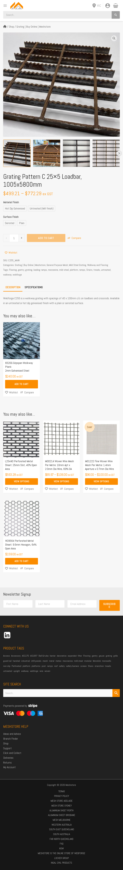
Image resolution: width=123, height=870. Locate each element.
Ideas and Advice (12, 734)
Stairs (89, 270)
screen (83, 666)
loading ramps (40, 270)
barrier (53, 655)
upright (16, 671)
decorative (61, 655)
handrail (16, 660)
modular (88, 660)
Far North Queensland (61, 839)
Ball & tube (44, 655)
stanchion (99, 666)
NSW (61, 848)
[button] (114, 38)
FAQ (61, 843)
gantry (21, 270)
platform (74, 270)
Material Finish (11, 202)
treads (97, 270)
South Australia (61, 834)
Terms (61, 791)
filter (80, 655)
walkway (7, 274)
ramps (82, 270)
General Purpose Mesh (57, 265)
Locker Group (61, 858)
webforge (17, 274)
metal (51, 660)
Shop (11, 26)
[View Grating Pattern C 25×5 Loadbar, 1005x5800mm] (17, 153)
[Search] (116, 15)
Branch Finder (10, 738)
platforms (36, 666)
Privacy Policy (61, 796)
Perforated (16, 666)
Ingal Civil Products (61, 862)
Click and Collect (12, 753)
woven (47, 671)
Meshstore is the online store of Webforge (61, 853)
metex (58, 660)
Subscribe (109, 605)
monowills (106, 660)
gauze (101, 655)
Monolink (97, 660)
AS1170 (25, 655)
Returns (7, 762)
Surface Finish (11, 217)
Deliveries (8, 758)
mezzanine (53, 270)
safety (62, 666)
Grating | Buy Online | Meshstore (33, 26)
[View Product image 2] (46, 153)
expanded (72, 655)
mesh (45, 660)
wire (41, 671)
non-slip (6, 666)
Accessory (16, 655)
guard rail (7, 660)
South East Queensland (61, 829)
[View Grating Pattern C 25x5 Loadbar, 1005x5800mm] (76, 153)
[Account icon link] (107, 5)
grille (115, 655)
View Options (21, 481)
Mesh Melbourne (61, 820)
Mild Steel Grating (77, 265)
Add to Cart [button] (22, 384)
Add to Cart (46, 238)
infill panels (36, 660)
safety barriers (72, 666)
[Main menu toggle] (4, 5)
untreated (106, 270)
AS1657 (33, 655)
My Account (9, 767)
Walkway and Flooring (97, 265)
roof (56, 666)
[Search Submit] (116, 693)
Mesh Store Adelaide (62, 800)
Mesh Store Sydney (61, 805)
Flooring (13, 270)
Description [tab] (12, 287)
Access (6, 655)
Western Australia (62, 824)
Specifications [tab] (34, 287)
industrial (25, 660)
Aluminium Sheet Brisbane (61, 815)
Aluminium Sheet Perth (61, 810)
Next (119, 153)
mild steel (64, 270)
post (44, 666)
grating (28, 270)
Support (7, 748)
